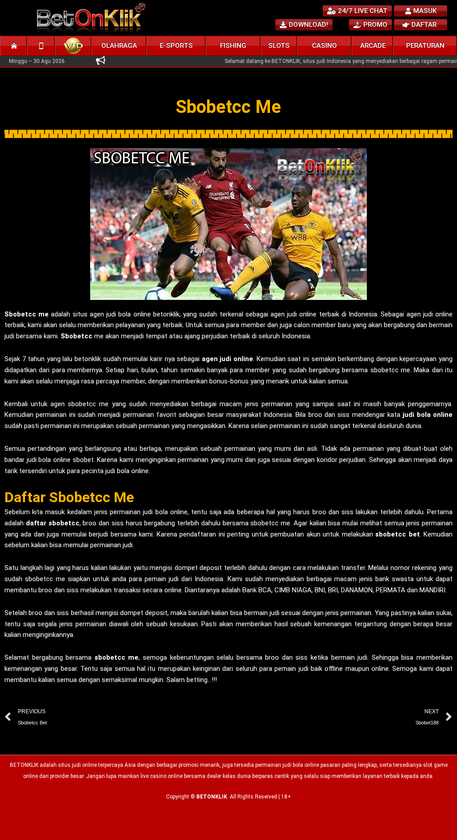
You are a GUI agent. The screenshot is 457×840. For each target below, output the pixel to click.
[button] (119, 45)
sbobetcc (110, 657)
